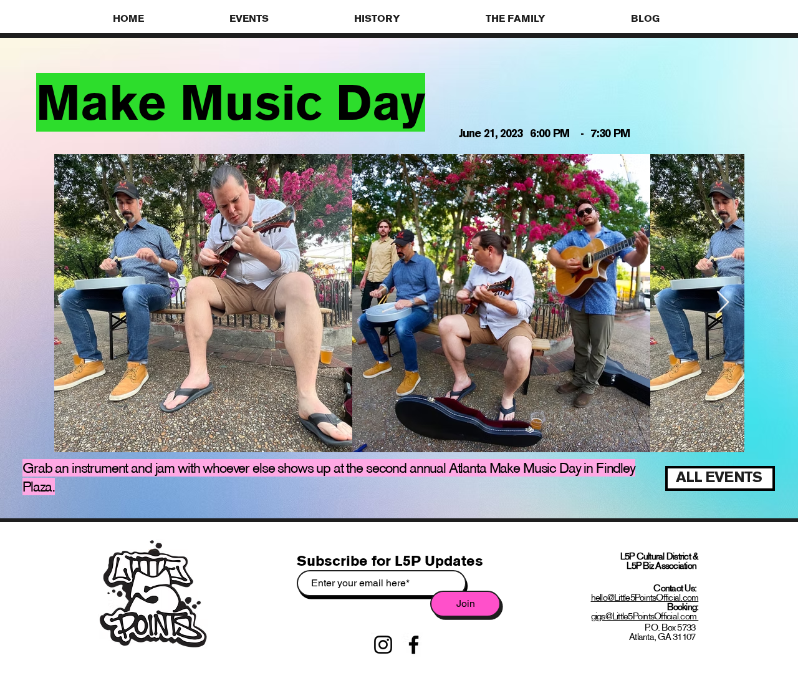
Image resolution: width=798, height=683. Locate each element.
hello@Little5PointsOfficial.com (645, 597)
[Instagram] (383, 644)
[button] (282, 18)
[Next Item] (723, 303)
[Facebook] (413, 644)
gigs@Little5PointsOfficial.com (645, 616)
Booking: (682, 607)
